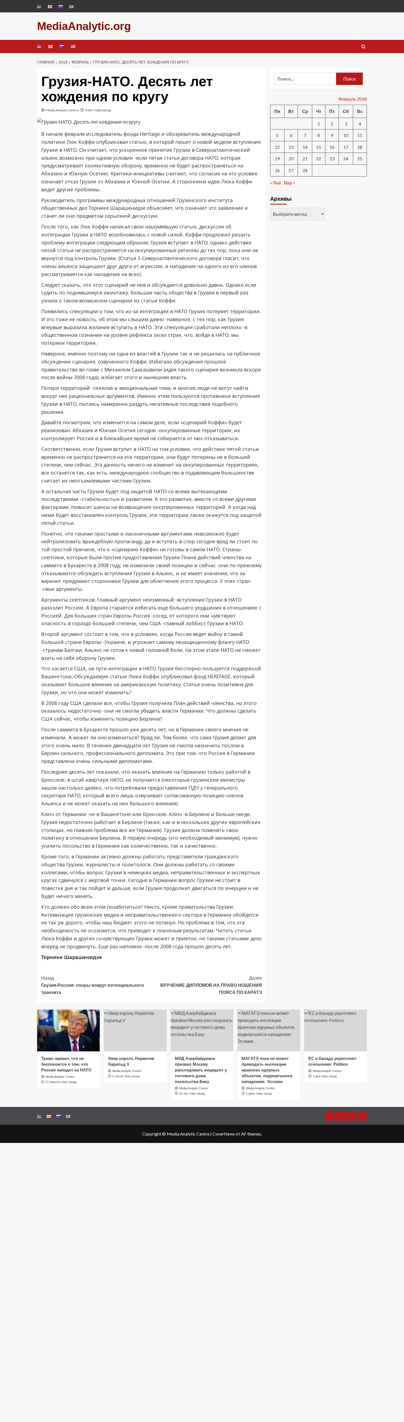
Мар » (289, 182)
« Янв (275, 182)
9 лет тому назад (98, 110)
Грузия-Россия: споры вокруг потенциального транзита (92, 985)
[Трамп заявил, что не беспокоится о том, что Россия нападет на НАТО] (68, 1030)
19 (277, 158)
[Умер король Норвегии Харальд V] (135, 1030)
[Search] (363, 47)
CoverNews (223, 1133)
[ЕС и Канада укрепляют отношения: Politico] (335, 1030)
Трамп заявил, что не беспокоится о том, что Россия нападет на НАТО (66, 1064)
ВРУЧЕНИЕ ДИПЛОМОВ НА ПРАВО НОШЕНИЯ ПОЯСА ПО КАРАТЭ (211, 985)
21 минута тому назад (61, 1082)
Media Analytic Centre (62, 110)
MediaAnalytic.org (84, 26)
